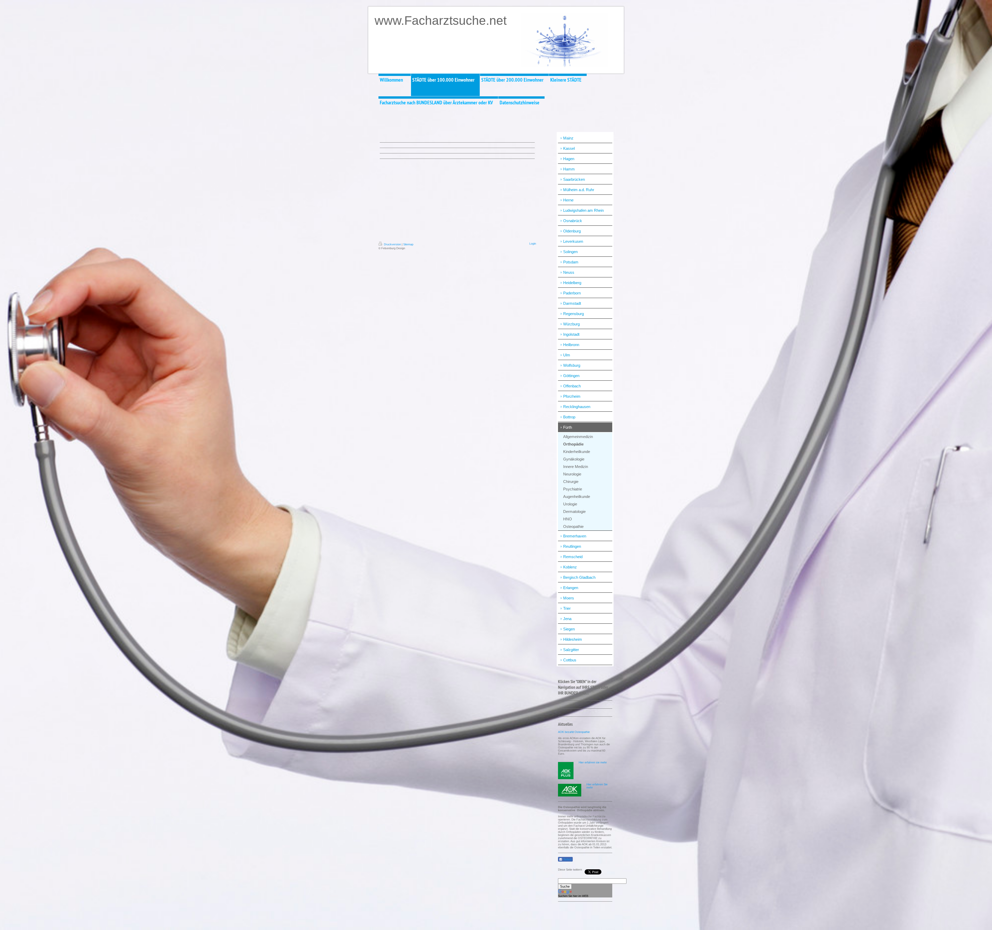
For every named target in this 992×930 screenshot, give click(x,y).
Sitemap (408, 244)
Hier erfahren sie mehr (593, 762)
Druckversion (392, 244)
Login (532, 243)
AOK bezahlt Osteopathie (574, 731)
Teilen (567, 859)
